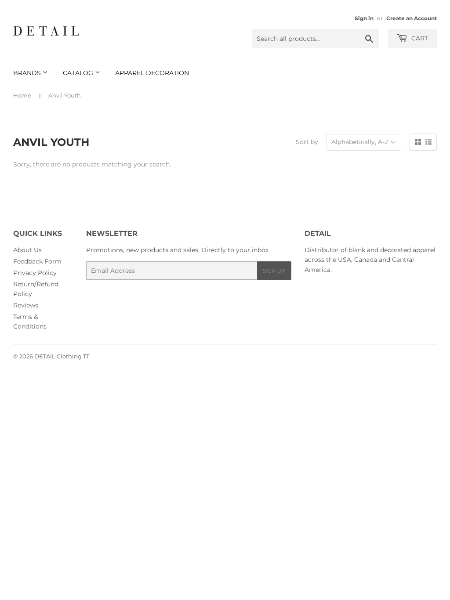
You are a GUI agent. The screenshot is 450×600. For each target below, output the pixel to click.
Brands (28, 73)
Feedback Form (37, 261)
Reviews (25, 305)
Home (22, 95)
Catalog (79, 73)
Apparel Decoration (152, 73)
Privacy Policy (35, 273)
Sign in (364, 18)
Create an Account (411, 18)
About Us (27, 250)
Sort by (307, 142)
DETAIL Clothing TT (61, 356)
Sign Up (274, 270)
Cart (419, 38)
